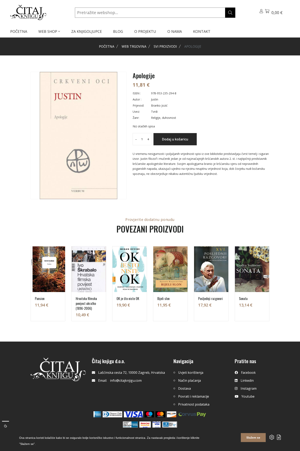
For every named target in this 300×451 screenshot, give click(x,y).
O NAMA (174, 31)
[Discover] (171, 414)
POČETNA (18, 31)
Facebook (248, 372)
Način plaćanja (189, 380)
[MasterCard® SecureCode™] (145, 424)
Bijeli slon (163, 298)
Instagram (249, 388)
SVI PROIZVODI (165, 46)
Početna (106, 46)
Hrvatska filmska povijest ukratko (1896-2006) (86, 303)
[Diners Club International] (112, 414)
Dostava (184, 388)
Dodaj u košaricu (175, 139)
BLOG (118, 31)
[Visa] (133, 414)
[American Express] (97, 414)
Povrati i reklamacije (193, 396)
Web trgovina (134, 46)
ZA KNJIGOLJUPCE (86, 31)
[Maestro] (160, 414)
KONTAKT (201, 31)
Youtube (247, 396)
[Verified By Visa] (156, 424)
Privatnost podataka (193, 404)
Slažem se (253, 437)
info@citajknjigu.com (126, 380)
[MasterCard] (149, 414)
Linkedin (247, 380)
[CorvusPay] (192, 414)
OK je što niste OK (128, 298)
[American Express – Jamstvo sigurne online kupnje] (130, 424)
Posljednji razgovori (210, 298)
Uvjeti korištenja (190, 372)
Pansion (39, 298)
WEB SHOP (48, 31)
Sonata (243, 298)
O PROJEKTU (145, 31)
